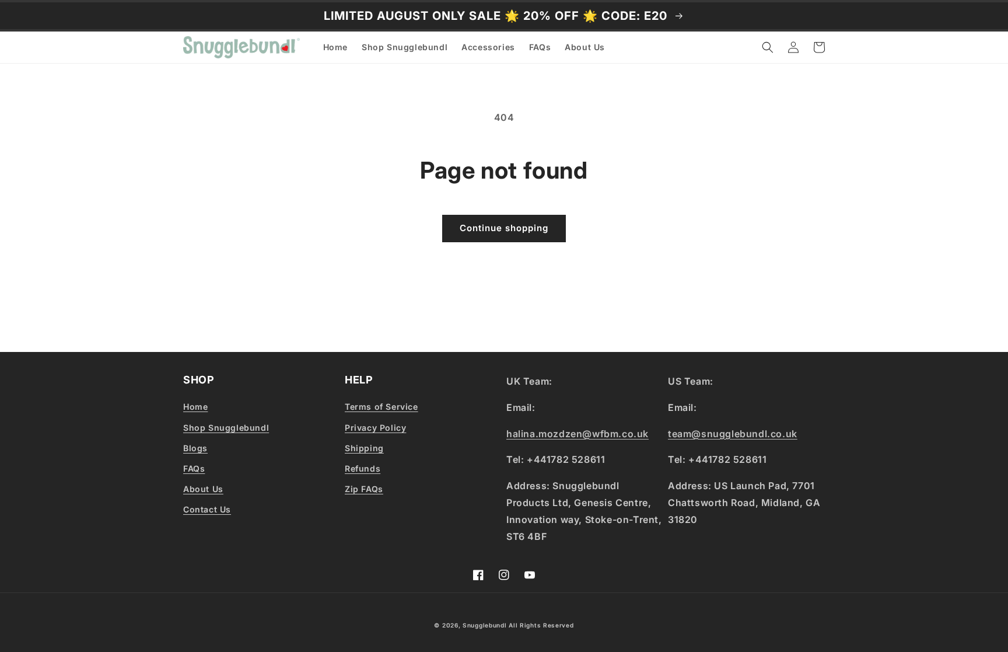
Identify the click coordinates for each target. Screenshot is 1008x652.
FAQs (194, 468)
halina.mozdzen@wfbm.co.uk (577, 434)
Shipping (364, 448)
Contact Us (207, 509)
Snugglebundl (486, 625)
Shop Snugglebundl (226, 428)
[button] (767, 47)
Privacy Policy (375, 428)
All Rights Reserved (541, 625)
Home (195, 407)
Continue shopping (504, 227)
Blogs (195, 448)
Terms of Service (381, 407)
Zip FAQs (364, 489)
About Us (203, 489)
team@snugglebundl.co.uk (732, 434)
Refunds (362, 468)
